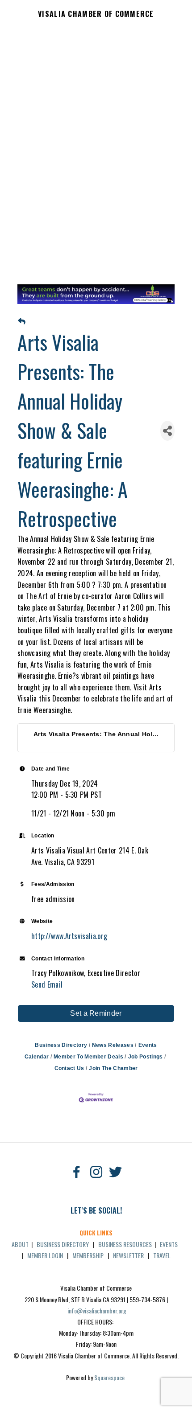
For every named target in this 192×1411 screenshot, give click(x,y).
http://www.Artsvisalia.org (69, 936)
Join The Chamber (113, 1068)
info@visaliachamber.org (96, 1310)
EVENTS (169, 1244)
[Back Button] (21, 322)
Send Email (47, 984)
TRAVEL (162, 1255)
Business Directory (61, 1045)
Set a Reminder (95, 1013)
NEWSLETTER (128, 1255)
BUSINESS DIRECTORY (63, 1244)
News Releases (113, 1045)
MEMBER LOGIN (45, 1255)
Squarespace (109, 1377)
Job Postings (145, 1057)
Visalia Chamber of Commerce (96, 14)
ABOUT (20, 1244)
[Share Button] (167, 431)
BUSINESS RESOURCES (125, 1244)
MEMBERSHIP (88, 1255)
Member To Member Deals (88, 1057)
